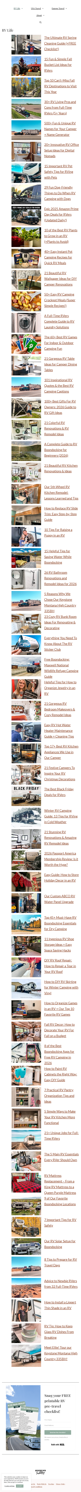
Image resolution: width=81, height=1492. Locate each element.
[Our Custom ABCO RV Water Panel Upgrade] (26, 904)
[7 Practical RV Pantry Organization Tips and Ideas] (26, 1098)
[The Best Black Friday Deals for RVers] (26, 797)
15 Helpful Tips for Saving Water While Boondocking (58, 556)
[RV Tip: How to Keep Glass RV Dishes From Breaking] (26, 1334)
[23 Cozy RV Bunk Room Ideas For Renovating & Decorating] (26, 624)
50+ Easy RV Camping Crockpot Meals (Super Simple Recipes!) (59, 300)
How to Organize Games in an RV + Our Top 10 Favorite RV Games (60, 1008)
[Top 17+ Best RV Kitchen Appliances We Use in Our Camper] (26, 754)
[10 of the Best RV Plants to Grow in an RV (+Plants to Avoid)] (26, 238)
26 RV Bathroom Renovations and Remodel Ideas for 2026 (60, 578)
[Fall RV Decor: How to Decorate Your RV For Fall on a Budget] (26, 1032)
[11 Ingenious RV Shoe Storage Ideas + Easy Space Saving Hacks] (26, 947)
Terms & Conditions (35, 1487)
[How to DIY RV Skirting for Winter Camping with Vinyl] (26, 989)
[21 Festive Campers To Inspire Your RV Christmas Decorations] (26, 775)
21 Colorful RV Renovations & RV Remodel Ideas (56, 428)
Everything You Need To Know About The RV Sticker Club (60, 643)
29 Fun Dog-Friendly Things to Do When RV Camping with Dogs (59, 193)
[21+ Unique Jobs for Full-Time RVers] (26, 1140)
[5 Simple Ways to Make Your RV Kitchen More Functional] (26, 1119)
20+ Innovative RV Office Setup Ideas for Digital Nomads (61, 150)
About (39, 15)
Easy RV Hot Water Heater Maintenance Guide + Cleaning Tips (59, 730)
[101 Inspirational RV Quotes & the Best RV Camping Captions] (26, 388)
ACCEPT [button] (19, 1486)
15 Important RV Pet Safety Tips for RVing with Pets (58, 171)
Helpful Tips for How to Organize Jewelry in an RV (60, 687)
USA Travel (36, 8)
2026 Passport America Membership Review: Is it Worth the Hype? (61, 859)
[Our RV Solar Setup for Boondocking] (26, 1247)
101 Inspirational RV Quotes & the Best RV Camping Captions (59, 385)
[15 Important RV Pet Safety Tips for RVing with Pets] (26, 174)
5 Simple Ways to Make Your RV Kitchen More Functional (60, 1117)
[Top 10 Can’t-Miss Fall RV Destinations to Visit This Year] (26, 88)
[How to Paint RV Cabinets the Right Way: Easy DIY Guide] (26, 1076)
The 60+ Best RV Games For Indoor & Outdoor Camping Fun (60, 342)
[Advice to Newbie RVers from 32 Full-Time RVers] (26, 1288)
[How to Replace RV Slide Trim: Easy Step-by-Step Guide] (26, 516)
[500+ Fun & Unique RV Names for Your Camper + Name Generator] (26, 131)
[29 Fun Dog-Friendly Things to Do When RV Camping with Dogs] (26, 195)
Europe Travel (58, 8)
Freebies (51, 1484)
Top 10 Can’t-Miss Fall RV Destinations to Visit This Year (60, 86)
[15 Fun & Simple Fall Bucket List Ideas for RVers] (26, 67)
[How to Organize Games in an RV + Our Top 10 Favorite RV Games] (26, 1011)
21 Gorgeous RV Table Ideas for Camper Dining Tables (60, 364)
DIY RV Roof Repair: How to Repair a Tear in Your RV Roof (60, 966)
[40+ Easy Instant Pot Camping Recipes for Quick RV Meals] (26, 259)
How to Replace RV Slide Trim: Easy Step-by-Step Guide (61, 514)
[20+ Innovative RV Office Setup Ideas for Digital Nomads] (26, 152)
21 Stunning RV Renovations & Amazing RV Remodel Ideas (60, 837)
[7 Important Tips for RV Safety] (26, 1227)
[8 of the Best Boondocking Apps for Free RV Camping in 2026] (26, 1053)
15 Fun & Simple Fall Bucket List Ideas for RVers (58, 64)
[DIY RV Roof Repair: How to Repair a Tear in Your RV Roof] (26, 968)
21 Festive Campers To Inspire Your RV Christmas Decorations (59, 773)
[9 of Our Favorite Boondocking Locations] (26, 1206)
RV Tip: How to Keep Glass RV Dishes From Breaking (59, 1331)
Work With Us (41, 1484)
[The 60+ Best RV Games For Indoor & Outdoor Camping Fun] (26, 345)
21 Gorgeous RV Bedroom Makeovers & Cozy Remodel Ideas (59, 709)
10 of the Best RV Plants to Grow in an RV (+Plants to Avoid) (60, 235)
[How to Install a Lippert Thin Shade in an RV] (26, 1311)
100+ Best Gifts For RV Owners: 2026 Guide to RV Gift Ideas (60, 407)
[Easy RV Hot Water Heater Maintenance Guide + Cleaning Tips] (26, 733)
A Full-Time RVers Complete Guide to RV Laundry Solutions (59, 321)
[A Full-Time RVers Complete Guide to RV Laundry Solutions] (26, 323)
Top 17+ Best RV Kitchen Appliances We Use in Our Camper (61, 752)
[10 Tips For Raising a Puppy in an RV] (26, 537)
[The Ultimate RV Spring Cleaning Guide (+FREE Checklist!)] (26, 45)
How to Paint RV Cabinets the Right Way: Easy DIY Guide (60, 1074)
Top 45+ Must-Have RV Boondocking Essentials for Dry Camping (60, 923)
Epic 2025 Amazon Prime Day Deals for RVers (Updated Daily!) (61, 214)
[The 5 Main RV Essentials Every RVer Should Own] (26, 1162)
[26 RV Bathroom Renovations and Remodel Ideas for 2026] (26, 580)
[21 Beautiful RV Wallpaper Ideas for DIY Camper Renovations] (26, 281)
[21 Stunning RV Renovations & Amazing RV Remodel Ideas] (26, 840)
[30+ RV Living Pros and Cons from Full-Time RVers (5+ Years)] (26, 109)
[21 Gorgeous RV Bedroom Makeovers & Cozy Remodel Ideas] (26, 711)
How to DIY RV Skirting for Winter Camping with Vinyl (61, 987)
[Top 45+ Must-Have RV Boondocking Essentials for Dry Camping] (26, 925)
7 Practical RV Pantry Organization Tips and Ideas (59, 1095)
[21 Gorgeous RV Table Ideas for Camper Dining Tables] (26, 366)
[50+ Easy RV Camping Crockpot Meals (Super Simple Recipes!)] (26, 302)
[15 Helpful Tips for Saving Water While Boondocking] (26, 559)
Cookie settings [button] (9, 1486)
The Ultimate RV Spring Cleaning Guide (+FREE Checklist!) (60, 43)
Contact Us (31, 1484)
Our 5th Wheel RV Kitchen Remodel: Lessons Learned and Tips (61, 492)
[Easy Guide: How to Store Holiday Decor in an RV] (26, 882)
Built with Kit (57, 1444)
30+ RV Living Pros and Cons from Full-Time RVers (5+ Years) (60, 107)
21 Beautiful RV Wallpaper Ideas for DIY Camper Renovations (60, 278)
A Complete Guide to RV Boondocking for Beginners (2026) (60, 449)
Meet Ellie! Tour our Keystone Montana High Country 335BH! (60, 1353)
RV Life (17, 8)
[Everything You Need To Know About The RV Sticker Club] (26, 646)
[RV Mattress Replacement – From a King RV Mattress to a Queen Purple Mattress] (26, 1183)
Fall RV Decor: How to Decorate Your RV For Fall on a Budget (59, 1030)
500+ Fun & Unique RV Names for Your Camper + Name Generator (60, 128)
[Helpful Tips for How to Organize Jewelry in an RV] (26, 690)
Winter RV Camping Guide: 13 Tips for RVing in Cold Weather (61, 816)
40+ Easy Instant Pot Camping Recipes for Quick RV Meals (58, 257)
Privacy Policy (60, 1484)
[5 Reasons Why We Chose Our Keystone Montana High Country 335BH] (26, 601)
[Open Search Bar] (40, 22)
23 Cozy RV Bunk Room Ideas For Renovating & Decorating (60, 622)
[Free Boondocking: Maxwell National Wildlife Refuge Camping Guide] (26, 667)
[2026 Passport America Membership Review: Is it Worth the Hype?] (26, 861)
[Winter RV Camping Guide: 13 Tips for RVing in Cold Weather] (26, 818)
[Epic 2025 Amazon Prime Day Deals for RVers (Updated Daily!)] (26, 216)
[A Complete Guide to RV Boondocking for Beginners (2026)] (26, 452)
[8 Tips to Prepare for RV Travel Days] (26, 1267)
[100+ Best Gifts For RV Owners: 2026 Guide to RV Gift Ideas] (26, 409)
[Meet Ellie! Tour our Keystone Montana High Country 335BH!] (26, 1357)
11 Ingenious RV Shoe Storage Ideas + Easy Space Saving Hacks (59, 944)
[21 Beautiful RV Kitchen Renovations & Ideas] (26, 473)
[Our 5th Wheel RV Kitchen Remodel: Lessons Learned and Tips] (26, 494)
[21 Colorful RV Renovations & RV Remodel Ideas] (26, 430)
